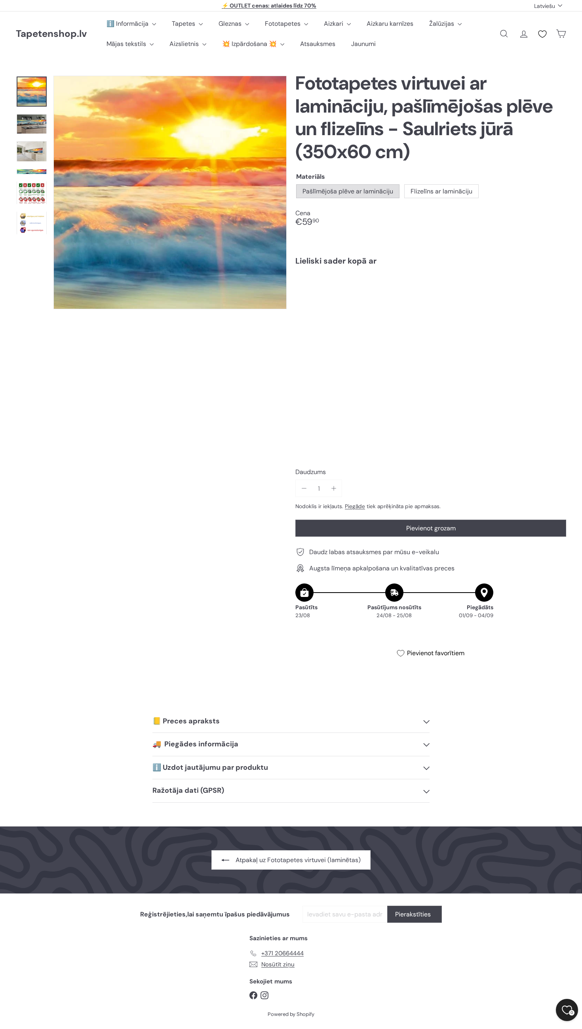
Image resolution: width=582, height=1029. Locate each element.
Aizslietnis (184, 44)
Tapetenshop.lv (51, 34)
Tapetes (184, 23)
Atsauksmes (317, 44)
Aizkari (334, 23)
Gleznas (231, 23)
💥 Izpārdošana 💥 (250, 44)
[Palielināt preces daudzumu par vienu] (333, 488)
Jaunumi (363, 44)
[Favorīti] (542, 34)
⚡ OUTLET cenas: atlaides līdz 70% (269, 5)
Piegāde (355, 506)
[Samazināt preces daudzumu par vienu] (303, 488)
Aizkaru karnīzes (390, 23)
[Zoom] (170, 192)
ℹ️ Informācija (128, 23)
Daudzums (310, 472)
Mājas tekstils (127, 44)
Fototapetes (283, 23)
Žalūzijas (442, 23)
